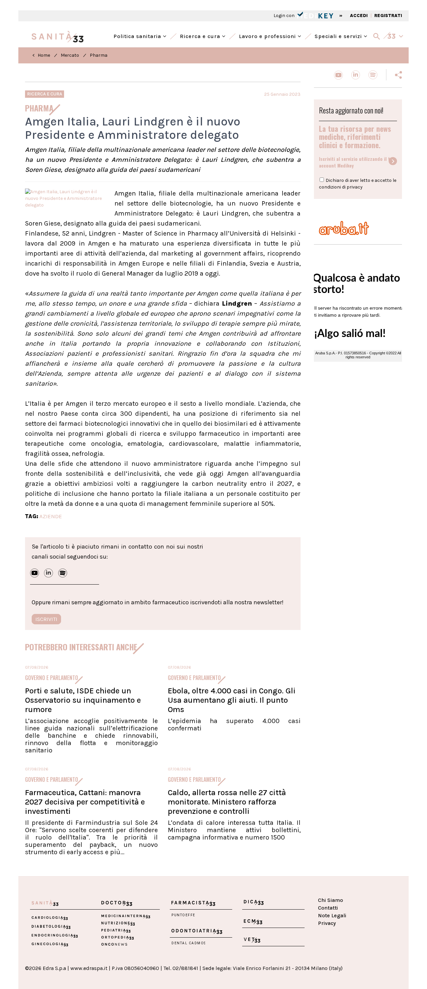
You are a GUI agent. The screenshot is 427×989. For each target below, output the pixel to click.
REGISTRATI (388, 15)
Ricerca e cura (201, 35)
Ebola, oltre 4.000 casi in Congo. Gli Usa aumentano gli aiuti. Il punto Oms (232, 700)
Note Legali (332, 915)
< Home (41, 55)
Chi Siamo (330, 900)
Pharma (98, 55)
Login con (285, 15)
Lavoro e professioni (268, 35)
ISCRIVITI (46, 619)
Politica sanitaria (138, 35)
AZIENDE (50, 516)
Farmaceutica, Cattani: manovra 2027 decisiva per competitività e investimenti (85, 802)
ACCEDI (359, 15)
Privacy (327, 923)
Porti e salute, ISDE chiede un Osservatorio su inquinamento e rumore (83, 700)
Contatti (328, 908)
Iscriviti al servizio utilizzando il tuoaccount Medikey (357, 162)
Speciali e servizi (339, 35)
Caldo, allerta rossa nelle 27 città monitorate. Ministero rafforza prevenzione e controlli (227, 802)
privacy (355, 187)
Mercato (70, 55)
